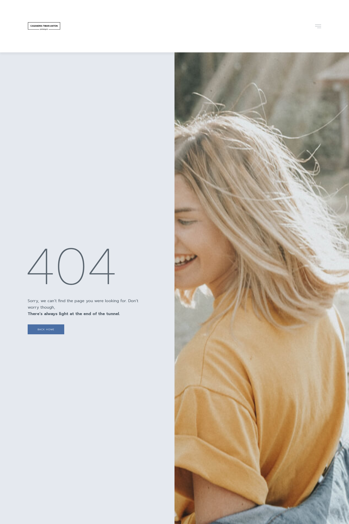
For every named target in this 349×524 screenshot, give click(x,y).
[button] (46, 329)
